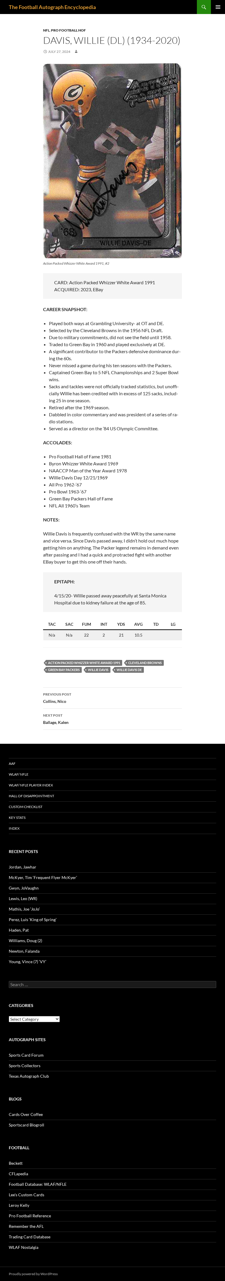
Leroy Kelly (19, 1205)
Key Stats (17, 817)
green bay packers (64, 670)
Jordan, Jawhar (22, 866)
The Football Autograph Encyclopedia (52, 7)
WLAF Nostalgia (23, 1247)
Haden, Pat (19, 930)
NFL (46, 30)
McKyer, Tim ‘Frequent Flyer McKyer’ (43, 877)
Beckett (16, 1163)
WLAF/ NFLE (18, 774)
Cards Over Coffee (26, 1114)
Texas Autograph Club (29, 1076)
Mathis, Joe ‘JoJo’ (24, 908)
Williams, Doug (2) (25, 940)
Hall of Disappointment (31, 796)
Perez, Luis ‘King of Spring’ (33, 919)
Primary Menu (218, 7)
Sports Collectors (24, 1065)
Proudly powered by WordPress (33, 1274)
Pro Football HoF (68, 30)
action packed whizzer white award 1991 (84, 663)
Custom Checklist (25, 807)
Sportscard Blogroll (26, 1124)
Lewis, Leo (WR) (23, 898)
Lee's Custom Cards (26, 1194)
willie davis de (129, 670)
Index (14, 828)
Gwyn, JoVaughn (24, 887)
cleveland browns (145, 663)
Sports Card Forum (26, 1055)
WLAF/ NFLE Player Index (31, 785)
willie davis (98, 670)
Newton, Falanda (24, 951)
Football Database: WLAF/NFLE (38, 1184)
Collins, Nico (57, 698)
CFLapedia (18, 1173)
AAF (12, 763)
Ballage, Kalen (56, 719)
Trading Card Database (29, 1236)
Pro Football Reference (30, 1215)
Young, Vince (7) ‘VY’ (27, 961)
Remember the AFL (26, 1226)
